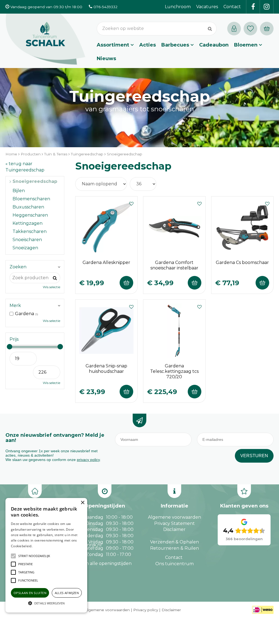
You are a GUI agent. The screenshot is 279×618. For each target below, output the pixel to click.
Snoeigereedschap (35, 181)
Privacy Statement (174, 523)
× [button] (82, 503)
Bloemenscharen (31, 198)
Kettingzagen (28, 223)
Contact (174, 557)
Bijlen (19, 190)
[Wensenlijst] (250, 28)
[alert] (46, 555)
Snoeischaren (27, 239)
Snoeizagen (25, 247)
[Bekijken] (267, 28)
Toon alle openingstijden (105, 563)
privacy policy (88, 459)
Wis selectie (51, 287)
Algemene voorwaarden (174, 517)
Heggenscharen (30, 215)
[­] (253, 6)
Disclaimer (174, 529)
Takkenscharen (30, 231)
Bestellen (126, 283)
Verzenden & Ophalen (174, 542)
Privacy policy (145, 610)
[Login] (234, 28)
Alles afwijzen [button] (67, 593)
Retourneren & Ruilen (174, 548)
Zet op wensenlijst (131, 203)
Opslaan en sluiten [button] (30, 593)
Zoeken (18, 266)
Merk (15, 305)
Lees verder (41, 546)
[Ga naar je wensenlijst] (252, 28)
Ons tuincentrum (174, 563)
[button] (34, 556)
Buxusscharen (28, 207)
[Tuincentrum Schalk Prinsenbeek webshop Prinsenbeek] (45, 39)
